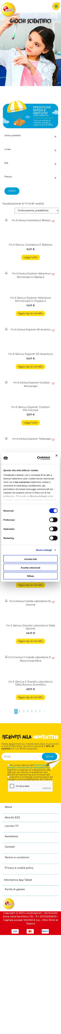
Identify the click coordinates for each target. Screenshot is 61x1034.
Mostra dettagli (44, 550)
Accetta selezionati (30, 567)
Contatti (10, 847)
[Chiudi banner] (57, 458)
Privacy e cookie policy (19, 868)
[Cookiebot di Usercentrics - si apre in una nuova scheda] (37, 458)
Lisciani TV (12, 826)
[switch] (53, 519)
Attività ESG (12, 817)
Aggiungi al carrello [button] (30, 313)
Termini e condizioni (17, 857)
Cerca (12, 191)
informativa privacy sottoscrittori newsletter (27, 766)
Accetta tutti (30, 559)
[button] (53, 221)
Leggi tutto (30, 257)
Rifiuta (30, 576)
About (8, 807)
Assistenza (11, 836)
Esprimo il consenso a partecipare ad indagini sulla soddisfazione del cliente (30, 778)
